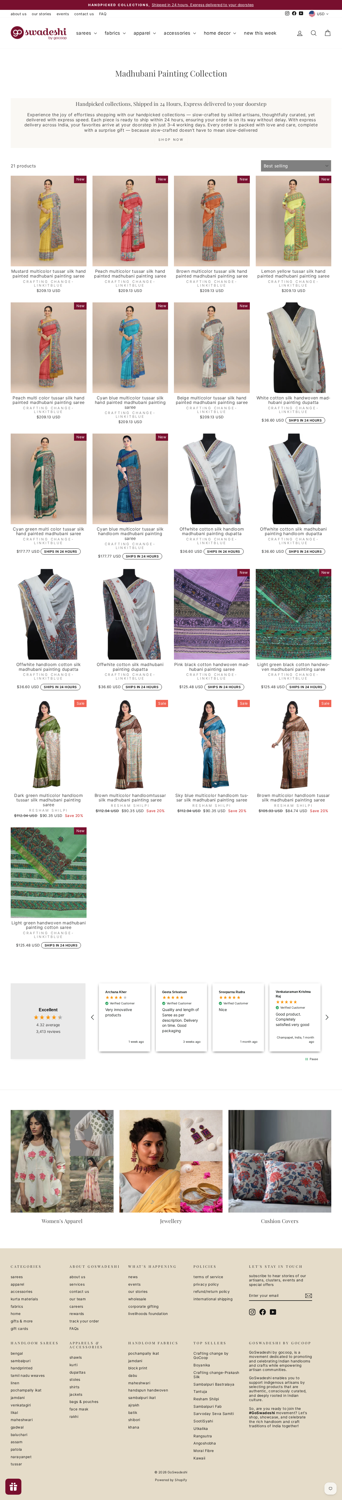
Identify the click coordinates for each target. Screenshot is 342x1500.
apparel (143, 33)
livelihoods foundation (148, 1314)
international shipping (212, 1299)
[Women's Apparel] (62, 1161)
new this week (260, 33)
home (16, 1314)
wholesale (137, 1299)
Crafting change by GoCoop (210, 1355)
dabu (132, 1375)
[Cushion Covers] (279, 1161)
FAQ (102, 14)
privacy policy (206, 1284)
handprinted (21, 1368)
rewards (76, 1314)
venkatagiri (21, 1405)
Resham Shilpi (206, 1399)
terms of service (208, 1277)
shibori (134, 1420)
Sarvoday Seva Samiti (213, 1413)
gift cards (19, 1328)
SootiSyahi (203, 1421)
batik (132, 1412)
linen (15, 1383)
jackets (76, 1394)
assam (16, 1442)
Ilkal (14, 1412)
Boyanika (201, 1365)
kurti (73, 1365)
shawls (75, 1357)
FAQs (74, 1328)
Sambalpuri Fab (207, 1406)
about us (18, 14)
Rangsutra (202, 1436)
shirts (74, 1387)
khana (133, 1427)
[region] (210, 1017)
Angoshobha (204, 1443)
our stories (41, 14)
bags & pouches (84, 1401)
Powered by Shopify (171, 1480)
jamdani (18, 1397)
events (63, 14)
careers (76, 1306)
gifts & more (22, 1321)
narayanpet (21, 1457)
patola (16, 1449)
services (77, 1284)
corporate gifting (143, 1306)
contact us (84, 14)
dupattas (77, 1372)
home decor (218, 33)
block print (137, 1368)
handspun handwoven (148, 1390)
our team (77, 1299)
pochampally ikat (26, 1390)
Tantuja (200, 1391)
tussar (16, 1464)
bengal (17, 1353)
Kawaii (199, 1458)
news (133, 1277)
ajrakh (133, 1405)
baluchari (19, 1435)
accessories (178, 33)
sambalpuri (20, 1361)
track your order (84, 1321)
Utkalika (200, 1428)
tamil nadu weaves (28, 1375)
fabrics (113, 33)
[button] (92, 1017)
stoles (74, 1379)
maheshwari (22, 1420)
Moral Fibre (203, 1451)
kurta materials (24, 1299)
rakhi (73, 1416)
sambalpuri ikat (142, 1397)
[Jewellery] (170, 1161)
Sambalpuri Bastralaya (213, 1384)
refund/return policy (211, 1291)
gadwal (17, 1427)
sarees (84, 33)
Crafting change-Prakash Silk (216, 1374)
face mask (78, 1409)
